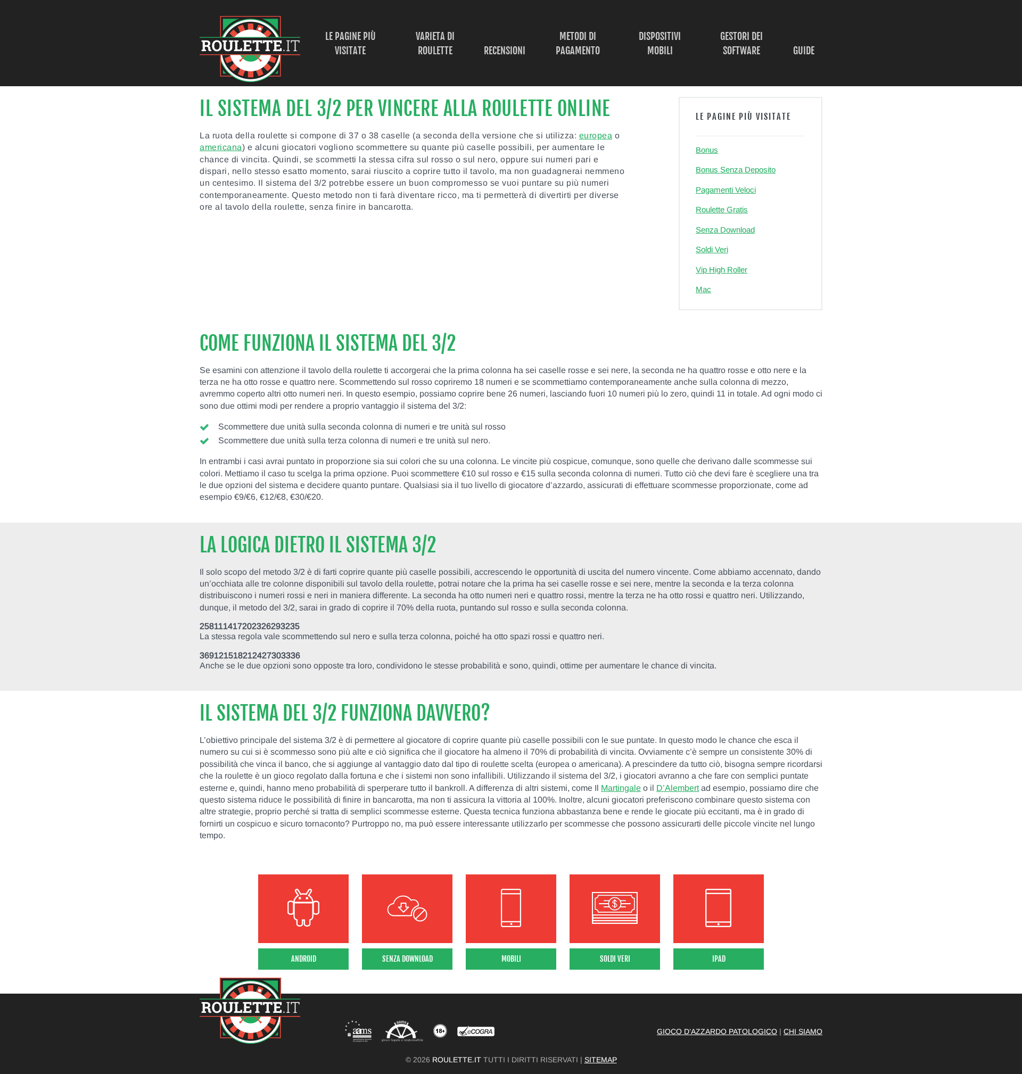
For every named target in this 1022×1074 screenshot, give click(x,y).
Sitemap (600, 1059)
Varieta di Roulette (435, 43)
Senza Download (725, 229)
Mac (703, 289)
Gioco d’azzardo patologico (717, 1031)
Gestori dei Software (741, 43)
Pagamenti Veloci (726, 189)
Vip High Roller (721, 269)
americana (221, 147)
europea (596, 135)
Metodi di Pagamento (578, 43)
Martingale (621, 787)
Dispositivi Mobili (660, 43)
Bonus (707, 149)
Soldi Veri (712, 249)
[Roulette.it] (250, 79)
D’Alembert (677, 787)
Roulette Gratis (722, 209)
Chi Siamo (803, 1031)
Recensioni (504, 50)
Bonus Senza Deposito (736, 169)
